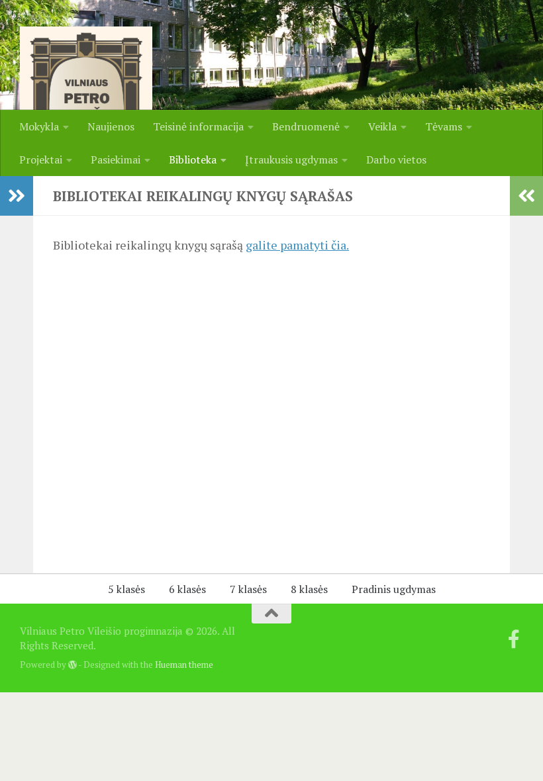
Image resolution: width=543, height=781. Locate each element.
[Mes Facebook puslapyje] (514, 639)
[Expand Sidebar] (16, 196)
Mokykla (39, 126)
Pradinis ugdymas (394, 589)
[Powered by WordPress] (72, 665)
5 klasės (126, 589)
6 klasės (187, 589)
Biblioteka (193, 159)
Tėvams (443, 126)
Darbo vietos (396, 159)
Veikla (382, 126)
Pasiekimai (115, 159)
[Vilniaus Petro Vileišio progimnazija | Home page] (86, 92)
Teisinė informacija (198, 126)
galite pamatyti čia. (297, 245)
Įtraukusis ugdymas (291, 159)
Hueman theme (184, 664)
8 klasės (309, 589)
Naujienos (110, 126)
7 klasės (248, 589)
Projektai (40, 159)
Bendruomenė (306, 126)
